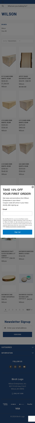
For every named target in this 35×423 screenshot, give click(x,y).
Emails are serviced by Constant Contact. (15, 226)
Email (5, 209)
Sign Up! (17, 232)
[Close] (33, 187)
